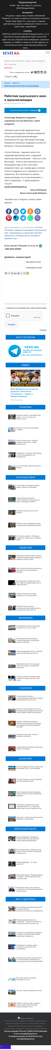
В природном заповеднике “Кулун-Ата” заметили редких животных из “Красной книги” (28, 582)
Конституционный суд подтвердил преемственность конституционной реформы (28, 793)
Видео (28, 61)
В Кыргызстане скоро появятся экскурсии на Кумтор (27, 735)
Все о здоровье (10, 64)
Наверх (43, 330)
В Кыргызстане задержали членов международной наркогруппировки (28, 524)
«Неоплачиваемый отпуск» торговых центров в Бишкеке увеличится (29, 652)
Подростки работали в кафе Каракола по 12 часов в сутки (26, 594)
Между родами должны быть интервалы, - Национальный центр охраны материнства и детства (28, 921)
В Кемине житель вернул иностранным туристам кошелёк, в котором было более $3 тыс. (28, 608)
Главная (7, 83)
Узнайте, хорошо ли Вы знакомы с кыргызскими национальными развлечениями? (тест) (28, 1005)
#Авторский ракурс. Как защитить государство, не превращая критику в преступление (29, 889)
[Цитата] (21, 273)
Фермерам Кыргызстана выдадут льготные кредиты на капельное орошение (28, 665)
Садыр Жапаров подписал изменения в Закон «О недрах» (29, 748)
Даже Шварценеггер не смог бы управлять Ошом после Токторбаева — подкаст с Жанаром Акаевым (24, 392)
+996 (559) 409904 (12, 249)
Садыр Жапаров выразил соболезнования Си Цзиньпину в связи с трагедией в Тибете (28, 500)
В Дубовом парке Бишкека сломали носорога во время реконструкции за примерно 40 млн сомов (29, 557)
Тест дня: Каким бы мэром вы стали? (29, 990)
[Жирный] (5, 273)
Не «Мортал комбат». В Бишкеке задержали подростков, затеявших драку (28, 538)
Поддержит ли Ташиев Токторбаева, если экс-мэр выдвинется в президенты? (29, 455)
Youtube (38, 72)
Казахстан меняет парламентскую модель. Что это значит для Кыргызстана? (28, 417)
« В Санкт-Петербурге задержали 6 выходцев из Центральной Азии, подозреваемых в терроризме (25, 230)
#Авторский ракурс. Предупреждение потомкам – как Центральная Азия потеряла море (29, 876)
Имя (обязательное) (33, 262)
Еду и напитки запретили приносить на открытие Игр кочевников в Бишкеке (29, 570)
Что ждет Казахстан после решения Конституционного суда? (29, 780)
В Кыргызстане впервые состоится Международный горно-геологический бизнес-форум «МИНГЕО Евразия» (29, 710)
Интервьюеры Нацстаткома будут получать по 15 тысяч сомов (28, 627)
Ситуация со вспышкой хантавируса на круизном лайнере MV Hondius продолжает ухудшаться (29, 934)
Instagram (42, 72)
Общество (16, 83)
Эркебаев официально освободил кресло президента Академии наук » (23, 235)
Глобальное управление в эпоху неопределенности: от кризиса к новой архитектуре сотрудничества (28, 806)
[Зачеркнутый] (15, 273)
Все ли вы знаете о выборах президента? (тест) (26, 978)
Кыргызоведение (38, 61)
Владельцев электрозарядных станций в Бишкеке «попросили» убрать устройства (27, 640)
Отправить (11, 324)
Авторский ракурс (18, 61)
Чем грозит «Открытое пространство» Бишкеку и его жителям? (29, 818)
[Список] (24, 273)
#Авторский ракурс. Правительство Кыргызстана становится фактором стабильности (28, 851)
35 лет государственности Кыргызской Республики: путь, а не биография (29, 767)
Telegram (45, 72)
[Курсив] (9, 273)
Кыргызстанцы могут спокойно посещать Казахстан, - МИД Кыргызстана (27, 442)
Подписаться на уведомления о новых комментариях (27, 308)
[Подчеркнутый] (12, 273)
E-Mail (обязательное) (34, 268)
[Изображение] (18, 273)
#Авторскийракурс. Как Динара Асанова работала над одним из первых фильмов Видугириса (27, 838)
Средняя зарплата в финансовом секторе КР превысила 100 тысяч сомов (28, 678)
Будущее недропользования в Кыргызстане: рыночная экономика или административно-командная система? (28, 724)
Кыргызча (8, 68)
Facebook (35, 72)
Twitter (31, 72)
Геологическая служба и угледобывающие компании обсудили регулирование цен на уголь (29, 698)
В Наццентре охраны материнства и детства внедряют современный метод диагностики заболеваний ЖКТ (29, 959)
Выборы (7, 61)
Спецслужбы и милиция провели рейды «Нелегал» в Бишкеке (27, 486)
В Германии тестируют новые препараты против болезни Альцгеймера (26, 947)
